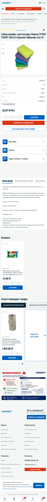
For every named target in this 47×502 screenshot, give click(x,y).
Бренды (27, 445)
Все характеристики (8, 104)
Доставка (28, 433)
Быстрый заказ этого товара (23, 129)
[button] (8, 265)
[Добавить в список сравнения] (3, 49)
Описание (7, 180)
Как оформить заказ (31, 429)
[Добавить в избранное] (3, 44)
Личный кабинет (30, 441)
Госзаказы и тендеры (7, 441)
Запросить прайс (35, 469)
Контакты (4, 445)
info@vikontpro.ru (30, 465)
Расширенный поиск (7, 476)
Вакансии (4, 433)
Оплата (39, 13)
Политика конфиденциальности (11, 464)
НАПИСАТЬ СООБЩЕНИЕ (36, 417)
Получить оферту (21, 30)
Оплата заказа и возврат (32, 437)
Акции (13, 13)
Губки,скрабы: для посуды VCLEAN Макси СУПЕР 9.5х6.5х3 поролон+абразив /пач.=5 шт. (13, 272)
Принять (38, 485)
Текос (43, 89)
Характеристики (24, 180)
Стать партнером (6, 437)
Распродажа (5, 13)
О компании (20, 13)
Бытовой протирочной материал (13, 305)
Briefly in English (6, 468)
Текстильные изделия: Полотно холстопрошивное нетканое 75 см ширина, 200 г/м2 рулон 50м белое (11, 342)
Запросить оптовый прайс (23, 9)
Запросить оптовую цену (23, 123)
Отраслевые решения (31, 449)
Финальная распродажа (8, 449)
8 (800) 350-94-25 (31, 460)
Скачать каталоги (6, 472)
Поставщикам (31, 13)
